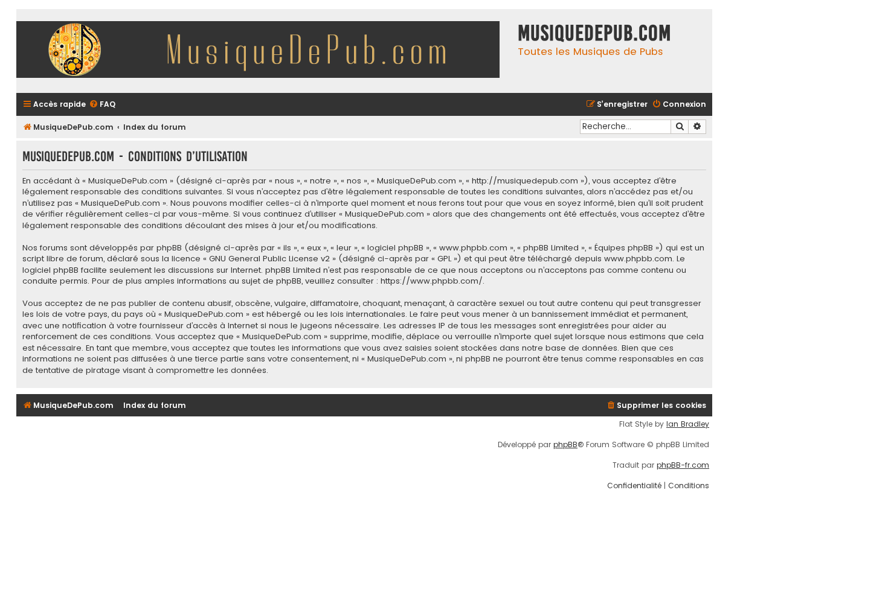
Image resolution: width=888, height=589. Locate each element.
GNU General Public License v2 (269, 258)
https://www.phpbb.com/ (432, 281)
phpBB (565, 445)
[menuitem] (102, 105)
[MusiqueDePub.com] (264, 51)
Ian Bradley (687, 424)
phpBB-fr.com (683, 465)
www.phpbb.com (638, 258)
